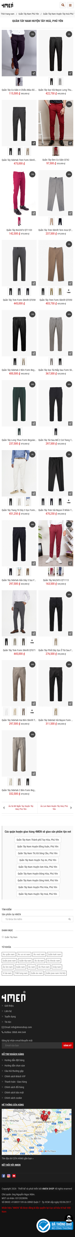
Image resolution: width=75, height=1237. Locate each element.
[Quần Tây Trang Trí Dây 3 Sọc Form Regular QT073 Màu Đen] (11, 502)
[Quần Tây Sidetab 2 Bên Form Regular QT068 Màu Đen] (28, 782)
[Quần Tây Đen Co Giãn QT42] (55, 123)
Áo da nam (39, 960)
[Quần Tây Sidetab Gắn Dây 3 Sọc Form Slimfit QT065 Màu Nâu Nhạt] (28, 571)
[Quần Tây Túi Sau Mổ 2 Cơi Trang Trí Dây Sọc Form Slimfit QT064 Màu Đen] (56, 431)
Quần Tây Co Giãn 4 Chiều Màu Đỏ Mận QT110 (19, 89)
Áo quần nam (8, 954)
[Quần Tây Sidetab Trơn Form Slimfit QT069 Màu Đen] (11, 151)
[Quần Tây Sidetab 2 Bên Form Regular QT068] (19, 753)
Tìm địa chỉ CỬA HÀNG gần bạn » (17, 1158)
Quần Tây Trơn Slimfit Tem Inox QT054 (55, 230)
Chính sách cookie (13, 1098)
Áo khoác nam (53, 960)
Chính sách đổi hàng (14, 1087)
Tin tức (8, 1022)
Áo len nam (8, 967)
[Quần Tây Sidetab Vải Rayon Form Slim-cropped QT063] (55, 683)
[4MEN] (7, 6)
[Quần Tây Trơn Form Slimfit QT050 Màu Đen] (43, 291)
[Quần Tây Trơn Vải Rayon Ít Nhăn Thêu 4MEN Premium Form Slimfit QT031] (55, 473)
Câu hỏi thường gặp (14, 1071)
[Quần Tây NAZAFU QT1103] (19, 193)
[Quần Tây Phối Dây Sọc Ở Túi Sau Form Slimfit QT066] (55, 613)
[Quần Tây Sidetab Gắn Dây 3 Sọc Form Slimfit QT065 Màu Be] (19, 572)
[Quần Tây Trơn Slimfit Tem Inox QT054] (55, 193)
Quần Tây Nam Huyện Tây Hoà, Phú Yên (38, 894)
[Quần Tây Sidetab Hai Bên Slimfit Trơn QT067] (19, 683)
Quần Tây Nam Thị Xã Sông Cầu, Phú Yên (38, 853)
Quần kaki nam (54, 954)
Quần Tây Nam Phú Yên (28, 14)
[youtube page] (14, 1176)
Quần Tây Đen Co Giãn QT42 (55, 159)
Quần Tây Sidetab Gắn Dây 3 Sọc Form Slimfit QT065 (19, 580)
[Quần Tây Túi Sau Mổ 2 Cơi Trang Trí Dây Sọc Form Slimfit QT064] (55, 403)
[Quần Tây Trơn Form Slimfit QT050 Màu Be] (52, 291)
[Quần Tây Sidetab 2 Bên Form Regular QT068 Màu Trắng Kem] (11, 782)
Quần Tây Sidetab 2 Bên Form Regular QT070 (19, 370)
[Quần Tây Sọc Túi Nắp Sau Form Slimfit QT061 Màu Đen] (60, 361)
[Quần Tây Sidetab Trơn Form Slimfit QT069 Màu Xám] (19, 151)
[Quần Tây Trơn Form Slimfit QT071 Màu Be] (15, 641)
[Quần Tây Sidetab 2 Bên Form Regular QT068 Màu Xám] (19, 782)
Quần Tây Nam (11, 937)
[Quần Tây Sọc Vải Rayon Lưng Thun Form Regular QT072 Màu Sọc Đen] (52, 81)
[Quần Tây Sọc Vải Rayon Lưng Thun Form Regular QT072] (55, 52)
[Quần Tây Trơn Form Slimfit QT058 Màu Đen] (11, 291)
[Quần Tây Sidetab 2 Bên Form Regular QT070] (19, 333)
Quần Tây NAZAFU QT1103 (19, 230)
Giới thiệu (9, 1005)
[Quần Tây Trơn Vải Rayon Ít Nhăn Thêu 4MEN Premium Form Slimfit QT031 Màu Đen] (60, 502)
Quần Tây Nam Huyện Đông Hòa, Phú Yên (38, 873)
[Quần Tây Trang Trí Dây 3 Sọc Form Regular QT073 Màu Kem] (19, 502)
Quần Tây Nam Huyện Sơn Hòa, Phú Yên (37, 866)
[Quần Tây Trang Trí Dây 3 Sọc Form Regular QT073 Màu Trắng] (28, 502)
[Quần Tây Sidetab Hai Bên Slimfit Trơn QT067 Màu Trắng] (6, 712)
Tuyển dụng (10, 1016)
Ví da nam (7, 973)
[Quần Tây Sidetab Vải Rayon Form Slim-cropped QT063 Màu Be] (56, 712)
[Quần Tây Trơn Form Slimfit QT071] (19, 613)
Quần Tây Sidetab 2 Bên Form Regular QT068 (19, 790)
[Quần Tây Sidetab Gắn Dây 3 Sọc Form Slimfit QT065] (19, 543)
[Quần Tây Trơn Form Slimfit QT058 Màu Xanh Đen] (28, 291)
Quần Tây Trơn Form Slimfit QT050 (56, 300)
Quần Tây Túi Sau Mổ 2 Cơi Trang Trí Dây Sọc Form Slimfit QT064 (55, 440)
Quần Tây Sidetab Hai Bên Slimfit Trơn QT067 (19, 720)
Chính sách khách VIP (15, 1076)
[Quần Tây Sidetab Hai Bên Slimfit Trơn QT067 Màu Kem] (15, 712)
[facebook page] (3, 1176)
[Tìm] (69, 919)
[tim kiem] (63, 5)
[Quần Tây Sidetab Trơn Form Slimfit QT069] (19, 123)
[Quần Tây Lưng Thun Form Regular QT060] (19, 403)
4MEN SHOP (48, 1188)
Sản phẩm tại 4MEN (11, 914)
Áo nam (31, 967)
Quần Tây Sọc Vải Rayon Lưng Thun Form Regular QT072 (55, 89)
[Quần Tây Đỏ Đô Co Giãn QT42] (56, 151)
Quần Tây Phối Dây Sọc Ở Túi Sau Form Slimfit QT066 (55, 650)
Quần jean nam (9, 960)
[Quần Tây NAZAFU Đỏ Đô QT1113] (52, 571)
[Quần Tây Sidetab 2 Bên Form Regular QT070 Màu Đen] (15, 361)
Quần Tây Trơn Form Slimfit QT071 (19, 650)
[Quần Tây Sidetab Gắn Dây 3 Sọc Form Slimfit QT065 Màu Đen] (11, 571)
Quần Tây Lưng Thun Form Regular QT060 (19, 440)
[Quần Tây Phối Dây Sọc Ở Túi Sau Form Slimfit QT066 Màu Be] (56, 641)
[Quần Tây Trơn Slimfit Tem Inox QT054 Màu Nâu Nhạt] (52, 221)
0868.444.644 (19, 1032)
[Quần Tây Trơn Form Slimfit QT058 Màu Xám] (19, 291)
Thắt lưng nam (21, 973)
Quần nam (20, 967)
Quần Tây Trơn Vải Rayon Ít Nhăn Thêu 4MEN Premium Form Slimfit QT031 (55, 510)
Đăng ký (68, 1045)
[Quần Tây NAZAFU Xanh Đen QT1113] (60, 571)
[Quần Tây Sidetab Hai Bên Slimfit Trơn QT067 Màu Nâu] (24, 712)
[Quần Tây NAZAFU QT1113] (55, 543)
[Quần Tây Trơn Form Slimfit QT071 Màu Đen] (6, 641)
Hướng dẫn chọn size (15, 1065)
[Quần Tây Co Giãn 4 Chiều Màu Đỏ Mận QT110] (19, 52)
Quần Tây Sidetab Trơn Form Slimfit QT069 (19, 160)
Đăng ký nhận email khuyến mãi (17, 1040)
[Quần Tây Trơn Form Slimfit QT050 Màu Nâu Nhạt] (60, 291)
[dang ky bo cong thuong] (54, 1225)
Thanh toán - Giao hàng (16, 1081)
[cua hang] (37, 1132)
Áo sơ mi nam (24, 954)
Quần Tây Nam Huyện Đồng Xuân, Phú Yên (37, 846)
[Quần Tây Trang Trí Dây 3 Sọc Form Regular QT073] (19, 473)
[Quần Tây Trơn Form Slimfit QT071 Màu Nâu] (24, 641)
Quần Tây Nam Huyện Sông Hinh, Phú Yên (38, 880)
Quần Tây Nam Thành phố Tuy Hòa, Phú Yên (38, 839)
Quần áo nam (37, 973)
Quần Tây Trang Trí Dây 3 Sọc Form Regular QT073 (19, 510)
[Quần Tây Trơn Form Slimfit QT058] (19, 263)
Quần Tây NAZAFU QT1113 (56, 580)
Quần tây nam (25, 960)
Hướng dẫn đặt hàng (14, 1060)
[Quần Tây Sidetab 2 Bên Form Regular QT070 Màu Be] (24, 361)
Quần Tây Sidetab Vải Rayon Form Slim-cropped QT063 (55, 720)
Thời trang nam (7, 14)
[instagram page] (8, 1176)
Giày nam (57, 967)
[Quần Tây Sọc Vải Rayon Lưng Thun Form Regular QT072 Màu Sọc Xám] (60, 81)
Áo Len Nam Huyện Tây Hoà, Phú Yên (54, 807)
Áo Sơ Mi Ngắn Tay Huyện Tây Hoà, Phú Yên (21, 807)
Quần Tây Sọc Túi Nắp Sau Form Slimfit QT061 (55, 370)
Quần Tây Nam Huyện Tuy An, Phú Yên (37, 860)
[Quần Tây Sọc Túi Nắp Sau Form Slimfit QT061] (55, 333)
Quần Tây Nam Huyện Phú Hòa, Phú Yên (37, 887)
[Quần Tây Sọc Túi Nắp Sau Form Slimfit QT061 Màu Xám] (52, 361)
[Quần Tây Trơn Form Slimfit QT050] (55, 263)
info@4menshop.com (21, 1027)
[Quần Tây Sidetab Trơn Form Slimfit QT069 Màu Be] (28, 151)
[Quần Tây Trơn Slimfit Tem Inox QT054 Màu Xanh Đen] (60, 221)
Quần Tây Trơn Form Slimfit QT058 (19, 300)
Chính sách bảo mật (14, 1092)
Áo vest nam (39, 954)
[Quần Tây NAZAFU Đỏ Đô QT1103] (19, 221)
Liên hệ (8, 1011)
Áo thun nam (44, 967)
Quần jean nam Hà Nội (56, 973)
